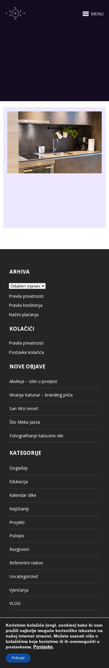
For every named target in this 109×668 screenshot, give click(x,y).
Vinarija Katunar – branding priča (41, 395)
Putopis (16, 535)
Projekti (17, 522)
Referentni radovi (26, 563)
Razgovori (19, 549)
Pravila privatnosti (26, 296)
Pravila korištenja (25, 305)
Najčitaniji (19, 509)
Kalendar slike (22, 495)
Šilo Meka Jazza (24, 422)
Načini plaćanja (23, 314)
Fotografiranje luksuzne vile (36, 435)
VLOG (15, 603)
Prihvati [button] (18, 657)
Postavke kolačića (26, 352)
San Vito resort (23, 408)
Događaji (18, 468)
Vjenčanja (18, 590)
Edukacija (18, 481)
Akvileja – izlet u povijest (33, 381)
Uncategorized (23, 576)
